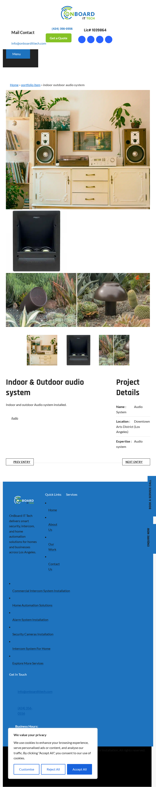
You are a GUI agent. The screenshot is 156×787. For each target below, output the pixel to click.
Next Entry (134, 462)
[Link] (90, 39)
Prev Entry (21, 462)
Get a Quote (58, 38)
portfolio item (30, 85)
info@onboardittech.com (28, 43)
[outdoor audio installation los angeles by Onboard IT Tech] (114, 350)
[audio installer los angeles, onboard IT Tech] (78, 350)
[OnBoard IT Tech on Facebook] (82, 39)
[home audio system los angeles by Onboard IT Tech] (42, 350)
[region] (53, 753)
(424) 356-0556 (25, 710)
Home (14, 85)
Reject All (53, 769)
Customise (26, 769)
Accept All (80, 769)
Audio (14, 418)
